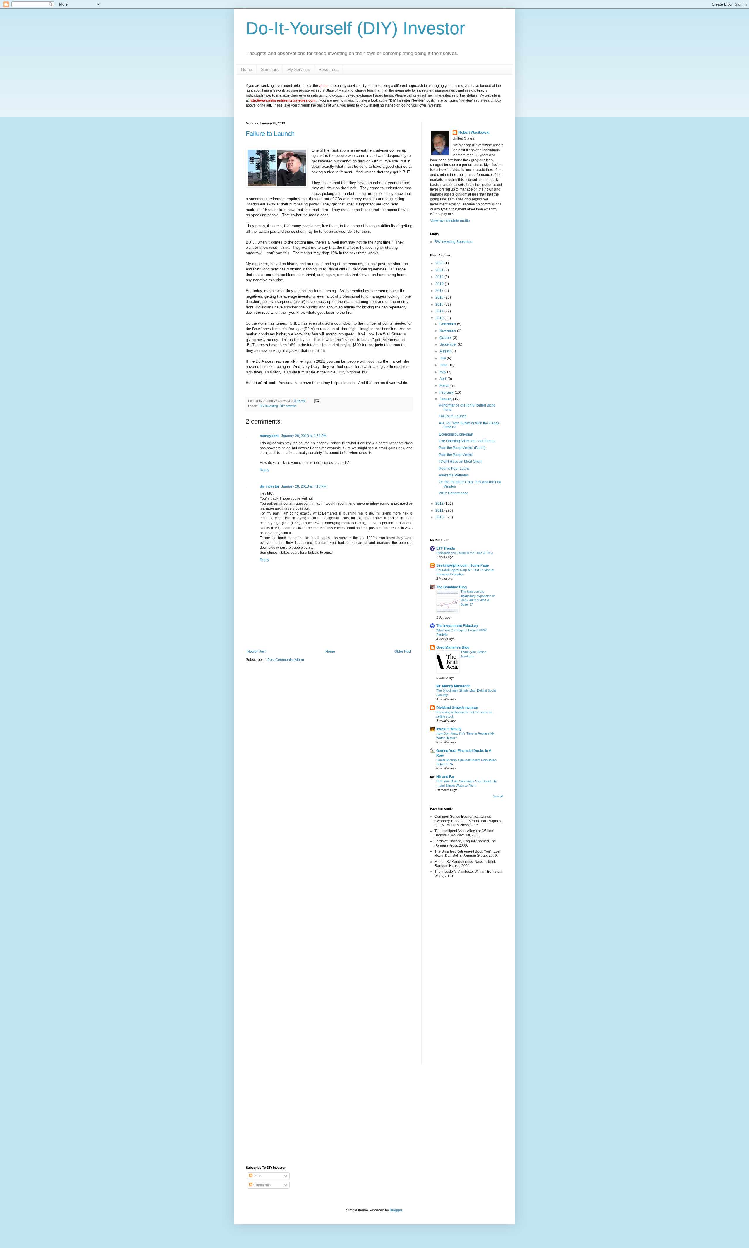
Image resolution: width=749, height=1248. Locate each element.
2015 (439, 304)
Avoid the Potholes (454, 475)
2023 (439, 263)
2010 (439, 517)
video (323, 86)
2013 (439, 318)
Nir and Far (445, 777)
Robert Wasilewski (473, 133)
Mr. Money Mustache (453, 686)
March (444, 385)
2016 (439, 297)
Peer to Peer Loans (454, 469)
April (443, 379)
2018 (439, 284)
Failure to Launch (270, 133)
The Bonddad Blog (451, 587)
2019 (439, 277)
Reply (264, 470)
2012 (439, 503)
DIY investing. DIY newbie (277, 406)
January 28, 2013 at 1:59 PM (304, 436)
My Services (298, 69)
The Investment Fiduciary (457, 626)
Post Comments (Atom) (285, 660)
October (446, 338)
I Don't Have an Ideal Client (460, 462)
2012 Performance (453, 493)
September (448, 344)
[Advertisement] (447, 975)
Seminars (270, 69)
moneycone (269, 436)
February (447, 392)
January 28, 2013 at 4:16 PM (304, 486)
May (443, 372)
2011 (439, 510)
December (448, 324)
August (445, 351)
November (448, 331)
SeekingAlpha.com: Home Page (462, 565)
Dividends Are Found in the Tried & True (464, 553)
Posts (257, 1176)
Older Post (402, 651)
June (443, 365)
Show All (498, 796)
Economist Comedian (456, 434)
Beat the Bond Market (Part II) (462, 448)
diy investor (269, 486)
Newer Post (256, 651)
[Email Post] (316, 400)
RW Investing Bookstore (453, 242)
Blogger (396, 1210)
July (443, 358)
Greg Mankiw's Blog (452, 647)
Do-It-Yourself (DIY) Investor (355, 28)
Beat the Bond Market (456, 455)
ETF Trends (445, 548)
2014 (439, 311)
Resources (329, 69)
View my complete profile (450, 221)
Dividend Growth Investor (457, 708)
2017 (439, 291)
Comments (261, 1185)
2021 (439, 270)
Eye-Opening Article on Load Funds (467, 441)
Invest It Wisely (448, 729)
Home (246, 69)
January (446, 399)
